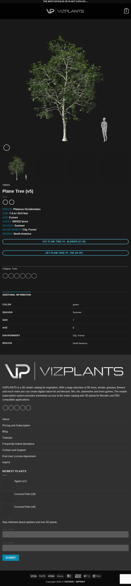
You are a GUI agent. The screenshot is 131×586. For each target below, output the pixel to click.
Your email (8, 542)
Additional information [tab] (16, 295)
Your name (8, 529)
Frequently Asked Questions (18, 443)
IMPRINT (80, 581)
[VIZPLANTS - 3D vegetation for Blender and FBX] (65, 11)
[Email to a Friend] (22, 275)
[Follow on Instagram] (11, 407)
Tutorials (7, 437)
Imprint (6, 462)
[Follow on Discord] (28, 407)
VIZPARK (69, 581)
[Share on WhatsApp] (5, 275)
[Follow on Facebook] (5, 407)
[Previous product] (11, 202)
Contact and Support (14, 450)
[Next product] (5, 202)
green (76, 304)
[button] (4, 11)
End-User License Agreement (19, 456)
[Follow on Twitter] (16, 407)
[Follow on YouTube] (22, 407)
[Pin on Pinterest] (28, 275)
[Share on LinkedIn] (34, 275)
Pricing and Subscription (16, 425)
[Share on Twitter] (16, 275)
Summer (77, 312)
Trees (6, 185)
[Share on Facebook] (11, 275)
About (5, 419)
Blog (5, 431)
